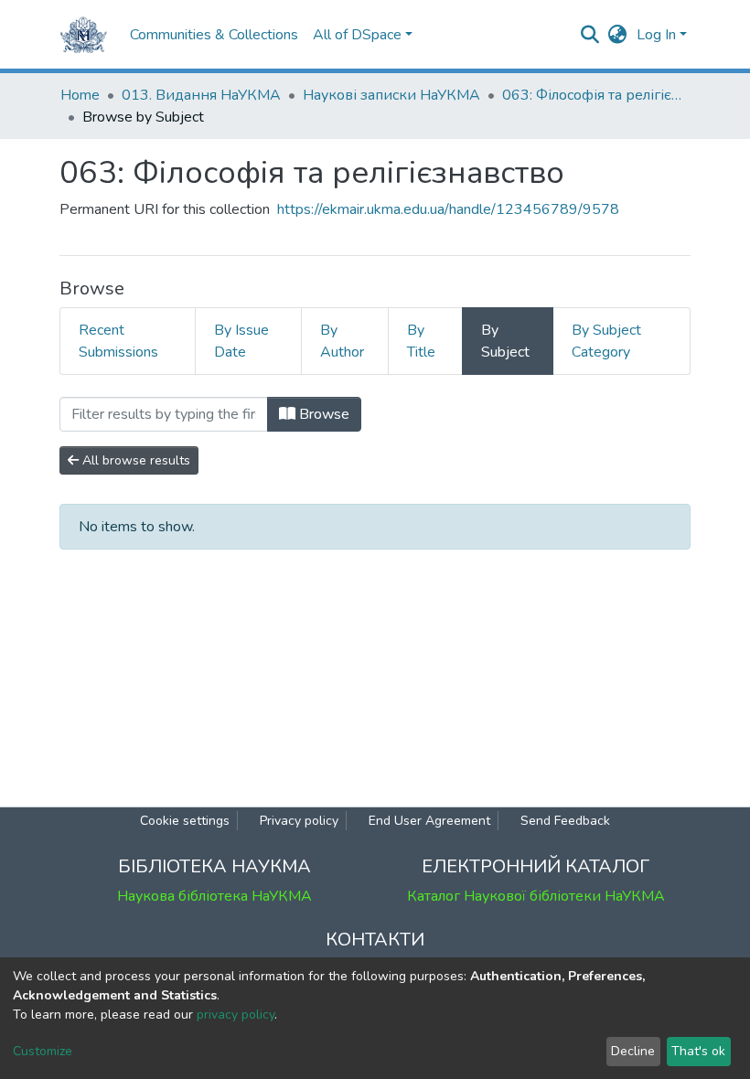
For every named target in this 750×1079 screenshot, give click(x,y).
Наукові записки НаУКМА (391, 95)
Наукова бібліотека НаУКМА (214, 896)
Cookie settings (185, 820)
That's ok (698, 1051)
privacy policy (235, 1014)
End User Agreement (429, 820)
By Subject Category (606, 341)
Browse (322, 414)
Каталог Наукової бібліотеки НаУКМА (536, 896)
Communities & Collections (214, 35)
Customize (42, 1051)
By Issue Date (241, 341)
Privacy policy (299, 820)
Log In (656, 35)
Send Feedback (565, 820)
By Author (342, 341)
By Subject (505, 341)
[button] (618, 35)
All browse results (134, 460)
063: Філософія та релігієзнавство (593, 95)
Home (80, 95)
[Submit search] (590, 35)
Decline (633, 1051)
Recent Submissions (118, 341)
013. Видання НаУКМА (201, 95)
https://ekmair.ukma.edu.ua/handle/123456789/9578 (448, 209)
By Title (421, 341)
